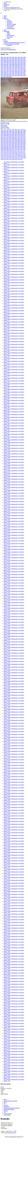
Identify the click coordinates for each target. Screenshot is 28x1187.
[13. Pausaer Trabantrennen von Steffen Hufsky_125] (15, 511)
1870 (10, 61)
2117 (7, 152)
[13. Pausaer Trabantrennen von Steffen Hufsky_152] (15, 587)
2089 (4, 148)
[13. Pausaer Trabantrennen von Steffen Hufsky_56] (15, 317)
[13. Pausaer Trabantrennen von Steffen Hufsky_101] (15, 444)
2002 (13, 134)
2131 (21, 153)
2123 (24, 152)
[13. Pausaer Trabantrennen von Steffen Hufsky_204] (15, 733)
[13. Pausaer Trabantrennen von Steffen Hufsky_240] (15, 834)
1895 (4, 65)
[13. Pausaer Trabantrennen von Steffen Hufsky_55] (15, 314)
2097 (2, 149)
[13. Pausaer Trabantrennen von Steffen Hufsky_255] (15, 876)
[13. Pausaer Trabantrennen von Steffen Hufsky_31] (15, 247)
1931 (4, 71)
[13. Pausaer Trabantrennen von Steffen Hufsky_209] (15, 747)
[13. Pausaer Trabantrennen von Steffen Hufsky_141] (15, 556)
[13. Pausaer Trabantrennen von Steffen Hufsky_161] (15, 612)
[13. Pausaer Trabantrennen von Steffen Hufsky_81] (15, 387)
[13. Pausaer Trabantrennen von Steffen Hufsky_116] (15, 486)
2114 (24, 150)
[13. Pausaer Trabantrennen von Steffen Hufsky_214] (15, 761)
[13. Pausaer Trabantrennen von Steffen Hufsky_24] (15, 227)
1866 (24, 60)
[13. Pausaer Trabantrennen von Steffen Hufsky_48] (15, 295)
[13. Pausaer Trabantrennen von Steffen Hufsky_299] (15, 999)
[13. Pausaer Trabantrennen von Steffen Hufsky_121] (15, 500)
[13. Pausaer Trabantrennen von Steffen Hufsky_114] (15, 480)
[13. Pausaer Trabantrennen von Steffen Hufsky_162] (15, 615)
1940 (4, 72)
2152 (4, 157)
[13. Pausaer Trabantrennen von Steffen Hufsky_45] (15, 286)
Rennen (6, 18)
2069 (24, 143)
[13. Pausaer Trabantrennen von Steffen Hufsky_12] (15, 194)
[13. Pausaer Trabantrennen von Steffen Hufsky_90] (15, 413)
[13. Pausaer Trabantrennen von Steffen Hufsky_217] (15, 769)
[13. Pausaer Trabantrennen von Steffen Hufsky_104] (15, 452)
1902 (24, 65)
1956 (24, 74)
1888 (10, 64)
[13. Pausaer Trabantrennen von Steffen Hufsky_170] (15, 637)
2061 (2, 143)
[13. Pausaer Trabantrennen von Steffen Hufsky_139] (15, 550)
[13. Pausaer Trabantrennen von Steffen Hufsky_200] (15, 721)
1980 (2, 131)
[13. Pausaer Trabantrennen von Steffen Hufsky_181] (15, 668)
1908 (16, 67)
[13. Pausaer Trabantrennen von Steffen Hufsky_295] (15, 988)
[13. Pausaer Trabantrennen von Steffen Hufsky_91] (15, 415)
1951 (10, 74)
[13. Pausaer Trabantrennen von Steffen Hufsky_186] (15, 682)
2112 (18, 150)
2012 (16, 135)
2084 (16, 146)
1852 (10, 58)
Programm (9, 21)
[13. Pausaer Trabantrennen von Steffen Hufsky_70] (15, 357)
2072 (7, 145)
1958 (4, 75)
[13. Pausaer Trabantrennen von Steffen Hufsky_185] (15, 679)
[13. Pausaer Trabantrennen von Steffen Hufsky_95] (15, 427)
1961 (13, 75)
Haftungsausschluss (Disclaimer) (12, 1108)
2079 (2, 146)
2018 (7, 136)
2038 (13, 139)
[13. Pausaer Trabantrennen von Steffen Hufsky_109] (15, 466)
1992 (10, 132)
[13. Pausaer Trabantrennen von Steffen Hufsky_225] (15, 792)
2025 (2, 138)
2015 (24, 135)
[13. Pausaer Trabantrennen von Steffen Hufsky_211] (15, 752)
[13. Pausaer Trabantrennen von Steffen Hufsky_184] (15, 676)
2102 (16, 149)
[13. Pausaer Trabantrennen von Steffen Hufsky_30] (15, 244)
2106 (2, 150)
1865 (21, 60)
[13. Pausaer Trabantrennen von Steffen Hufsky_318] (15, 1052)
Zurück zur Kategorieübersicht (8, 49)
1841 (4, 57)
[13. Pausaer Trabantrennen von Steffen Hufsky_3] (15, 169)
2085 (18, 146)
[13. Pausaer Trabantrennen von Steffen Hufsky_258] (15, 884)
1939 (2, 72)
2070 (2, 145)
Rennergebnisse (11, 25)
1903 (2, 67)
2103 (18, 149)
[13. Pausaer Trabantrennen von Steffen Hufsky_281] (15, 949)
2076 (18, 145)
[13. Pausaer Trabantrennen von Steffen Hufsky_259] (15, 887)
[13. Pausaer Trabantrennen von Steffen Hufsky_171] (15, 640)
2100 (10, 149)
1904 (4, 67)
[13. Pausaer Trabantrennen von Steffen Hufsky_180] (15, 665)
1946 (21, 72)
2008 (4, 135)
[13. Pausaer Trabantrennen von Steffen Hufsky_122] (15, 502)
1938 (24, 71)
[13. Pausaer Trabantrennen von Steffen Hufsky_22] (15, 222)
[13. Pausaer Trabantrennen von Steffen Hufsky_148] (15, 575)
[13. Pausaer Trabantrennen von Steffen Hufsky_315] (15, 1044)
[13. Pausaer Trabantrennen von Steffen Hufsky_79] (15, 382)
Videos (8, 34)
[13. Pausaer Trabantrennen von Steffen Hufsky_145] (15, 567)
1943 (13, 72)
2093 (16, 148)
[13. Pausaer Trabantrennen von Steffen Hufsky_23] (15, 225)
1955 (21, 74)
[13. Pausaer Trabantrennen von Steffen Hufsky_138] (15, 547)
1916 (13, 68)
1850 (4, 58)
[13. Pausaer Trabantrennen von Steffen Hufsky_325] (15, 1072)
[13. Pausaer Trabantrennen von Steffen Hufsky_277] (15, 937)
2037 (10, 139)
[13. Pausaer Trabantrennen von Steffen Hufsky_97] (15, 432)
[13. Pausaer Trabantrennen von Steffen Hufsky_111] (15, 472)
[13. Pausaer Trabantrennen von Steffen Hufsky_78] (15, 379)
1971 (2, 129)
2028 (10, 138)
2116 (4, 152)
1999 (4, 134)
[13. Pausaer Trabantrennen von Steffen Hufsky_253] (15, 870)
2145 (10, 156)
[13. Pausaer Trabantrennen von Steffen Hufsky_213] (15, 758)
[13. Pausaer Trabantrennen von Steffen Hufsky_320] (15, 1058)
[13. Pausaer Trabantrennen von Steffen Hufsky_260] (15, 890)
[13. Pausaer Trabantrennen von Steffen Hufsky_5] (15, 174)
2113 (21, 150)
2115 (2, 152)
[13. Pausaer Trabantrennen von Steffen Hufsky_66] (15, 345)
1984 (13, 131)
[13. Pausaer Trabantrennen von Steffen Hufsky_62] (15, 334)
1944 (16, 72)
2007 (2, 135)
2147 (16, 156)
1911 (24, 67)
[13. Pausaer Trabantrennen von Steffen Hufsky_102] (15, 446)
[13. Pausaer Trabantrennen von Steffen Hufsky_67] (15, 348)
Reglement (9, 22)
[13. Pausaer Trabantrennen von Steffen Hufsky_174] (15, 648)
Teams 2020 (10, 27)
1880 (13, 63)
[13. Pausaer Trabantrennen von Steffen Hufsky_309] (15, 1027)
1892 (21, 64)
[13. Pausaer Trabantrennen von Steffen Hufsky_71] (15, 359)
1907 (13, 67)
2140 (21, 155)
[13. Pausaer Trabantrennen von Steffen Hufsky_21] (15, 219)
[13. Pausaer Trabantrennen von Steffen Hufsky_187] (15, 685)
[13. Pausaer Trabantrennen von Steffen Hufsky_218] (15, 772)
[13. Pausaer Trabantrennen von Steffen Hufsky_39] (15, 270)
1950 (7, 74)
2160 (2, 159)
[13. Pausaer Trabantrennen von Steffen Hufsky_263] (15, 898)
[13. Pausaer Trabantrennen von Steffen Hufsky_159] (15, 606)
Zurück (7, 122)
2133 (2, 155)
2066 (16, 143)
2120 (15, 152)
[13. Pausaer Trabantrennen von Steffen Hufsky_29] (15, 241)
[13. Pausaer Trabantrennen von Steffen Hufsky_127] (15, 517)
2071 (4, 145)
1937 (21, 71)
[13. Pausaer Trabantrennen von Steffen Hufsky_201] (15, 724)
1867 (2, 61)
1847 (21, 57)
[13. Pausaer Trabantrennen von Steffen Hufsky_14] (15, 199)
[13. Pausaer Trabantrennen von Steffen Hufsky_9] (15, 185)
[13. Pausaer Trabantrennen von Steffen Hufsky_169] (15, 634)
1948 (2, 74)
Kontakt (6, 41)
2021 (16, 136)
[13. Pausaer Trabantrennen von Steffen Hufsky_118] (15, 491)
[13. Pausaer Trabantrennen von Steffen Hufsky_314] (15, 1041)
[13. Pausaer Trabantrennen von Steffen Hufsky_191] (15, 696)
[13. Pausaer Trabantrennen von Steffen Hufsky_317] (15, 1050)
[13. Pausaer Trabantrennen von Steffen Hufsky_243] (15, 842)
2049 (18, 141)
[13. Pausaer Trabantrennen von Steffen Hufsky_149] (15, 578)
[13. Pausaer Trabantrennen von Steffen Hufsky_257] (15, 881)
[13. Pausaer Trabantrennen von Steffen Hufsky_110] (15, 469)
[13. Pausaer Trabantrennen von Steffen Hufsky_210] (15, 749)
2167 (21, 159)
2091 (10, 148)
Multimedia (6, 31)
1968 (7, 77)
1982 (7, 131)
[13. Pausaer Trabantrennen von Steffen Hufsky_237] (15, 825)
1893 (24, 64)
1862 (13, 60)
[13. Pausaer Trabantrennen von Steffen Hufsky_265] (15, 904)
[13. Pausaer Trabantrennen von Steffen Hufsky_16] (15, 205)
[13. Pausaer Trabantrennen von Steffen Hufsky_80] (15, 385)
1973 (7, 129)
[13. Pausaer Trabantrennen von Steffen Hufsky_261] (15, 893)
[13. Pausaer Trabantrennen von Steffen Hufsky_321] (15, 1061)
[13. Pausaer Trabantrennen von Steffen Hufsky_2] (15, 166)
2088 (2, 148)
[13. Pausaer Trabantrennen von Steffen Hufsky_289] (15, 971)
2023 (21, 136)
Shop (5, 17)
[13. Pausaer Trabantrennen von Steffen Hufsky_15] (15, 202)
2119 (13, 152)
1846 (18, 57)
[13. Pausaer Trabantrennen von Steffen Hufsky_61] (15, 331)
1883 (21, 63)
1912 (2, 68)
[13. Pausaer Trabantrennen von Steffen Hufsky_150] (15, 581)
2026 (4, 138)
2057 (16, 142)
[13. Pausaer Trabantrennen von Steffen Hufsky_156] (15, 598)
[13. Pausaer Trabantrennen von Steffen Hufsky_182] (15, 671)
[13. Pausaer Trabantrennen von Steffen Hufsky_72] (15, 362)
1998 (2, 134)
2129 (16, 153)
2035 (4, 139)
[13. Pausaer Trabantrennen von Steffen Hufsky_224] (15, 789)
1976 (16, 129)
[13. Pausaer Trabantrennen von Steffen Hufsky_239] (15, 831)
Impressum (6, 1106)
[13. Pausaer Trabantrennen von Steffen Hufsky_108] (15, 463)
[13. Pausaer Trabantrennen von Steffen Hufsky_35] (15, 258)
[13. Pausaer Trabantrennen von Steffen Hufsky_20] (15, 216)
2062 (4, 143)
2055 (10, 142)
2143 (4, 156)
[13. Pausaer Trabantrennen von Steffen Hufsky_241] (15, 836)
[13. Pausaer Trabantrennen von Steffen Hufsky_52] (15, 306)
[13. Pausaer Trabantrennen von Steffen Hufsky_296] (15, 991)
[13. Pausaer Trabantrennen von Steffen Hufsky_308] (15, 1024)
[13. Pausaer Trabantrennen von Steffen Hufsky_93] (15, 421)
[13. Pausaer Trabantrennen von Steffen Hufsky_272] (15, 923)
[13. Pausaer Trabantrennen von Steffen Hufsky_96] (15, 430)
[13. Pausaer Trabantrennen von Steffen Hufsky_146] (15, 570)
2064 (10, 143)
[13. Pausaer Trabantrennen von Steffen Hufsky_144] (15, 564)
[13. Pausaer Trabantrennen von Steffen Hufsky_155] (15, 595)
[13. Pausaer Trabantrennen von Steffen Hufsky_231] (15, 808)
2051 (24, 141)
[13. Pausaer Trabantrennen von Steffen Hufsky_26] (15, 233)
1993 (13, 132)
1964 (21, 75)
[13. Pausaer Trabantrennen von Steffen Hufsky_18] (15, 211)
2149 (21, 156)
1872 (16, 61)
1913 (4, 68)
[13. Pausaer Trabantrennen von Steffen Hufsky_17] (15, 208)
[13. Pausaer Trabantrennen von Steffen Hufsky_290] (15, 974)
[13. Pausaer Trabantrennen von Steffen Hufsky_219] (15, 775)
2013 (18, 135)
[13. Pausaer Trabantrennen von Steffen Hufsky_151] (15, 584)
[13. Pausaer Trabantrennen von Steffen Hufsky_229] (15, 803)
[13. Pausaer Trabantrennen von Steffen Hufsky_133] (15, 533)
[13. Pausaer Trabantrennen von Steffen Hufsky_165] (15, 623)
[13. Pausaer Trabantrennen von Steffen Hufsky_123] (15, 505)
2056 (13, 142)
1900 (18, 65)
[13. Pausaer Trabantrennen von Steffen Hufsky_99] (15, 438)
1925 (13, 70)
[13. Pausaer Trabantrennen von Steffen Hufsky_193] (15, 702)
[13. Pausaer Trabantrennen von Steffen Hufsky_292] (15, 980)
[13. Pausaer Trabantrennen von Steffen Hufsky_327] (15, 1078)
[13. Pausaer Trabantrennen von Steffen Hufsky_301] (15, 1005)
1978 (21, 129)
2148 (18, 156)
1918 (18, 68)
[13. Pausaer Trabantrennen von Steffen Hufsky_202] (15, 727)
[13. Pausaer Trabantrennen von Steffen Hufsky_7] (15, 180)
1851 (7, 58)
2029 (13, 138)
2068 (21, 143)
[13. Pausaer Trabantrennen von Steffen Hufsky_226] (15, 794)
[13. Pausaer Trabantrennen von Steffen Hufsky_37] (15, 264)
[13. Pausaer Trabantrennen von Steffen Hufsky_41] (15, 275)
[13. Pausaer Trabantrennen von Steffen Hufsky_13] (15, 197)
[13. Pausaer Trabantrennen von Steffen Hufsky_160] (15, 609)
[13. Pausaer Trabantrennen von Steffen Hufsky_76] (15, 373)
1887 (7, 64)
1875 (24, 61)
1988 (24, 131)
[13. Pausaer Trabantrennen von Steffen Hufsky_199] (15, 719)
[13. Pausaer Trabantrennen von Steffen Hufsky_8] (15, 183)
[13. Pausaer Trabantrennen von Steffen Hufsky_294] (15, 985)
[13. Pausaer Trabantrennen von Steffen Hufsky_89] (15, 410)
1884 (24, 63)
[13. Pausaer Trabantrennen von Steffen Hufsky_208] (15, 744)
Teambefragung (11, 28)
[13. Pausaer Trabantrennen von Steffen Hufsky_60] (15, 328)
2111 (16, 150)
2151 (2, 157)
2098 (4, 149)
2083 (13, 146)
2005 (21, 134)
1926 (16, 70)
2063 (7, 143)
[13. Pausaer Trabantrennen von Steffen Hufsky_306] (15, 1019)
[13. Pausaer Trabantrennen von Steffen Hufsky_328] (15, 1081)
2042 (24, 139)
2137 (13, 155)
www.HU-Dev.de (13, 1137)
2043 (2, 141)
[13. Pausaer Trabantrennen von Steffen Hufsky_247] (15, 853)
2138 (16, 155)
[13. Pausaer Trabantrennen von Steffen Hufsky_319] (15, 1055)
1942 (10, 72)
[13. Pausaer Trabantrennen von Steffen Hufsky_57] (15, 320)
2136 (10, 155)
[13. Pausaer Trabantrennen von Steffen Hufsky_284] (15, 957)
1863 (16, 60)
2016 (2, 136)
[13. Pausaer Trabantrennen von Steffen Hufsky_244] (15, 845)
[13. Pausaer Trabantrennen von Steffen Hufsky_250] (15, 862)
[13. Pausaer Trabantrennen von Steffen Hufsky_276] (15, 935)
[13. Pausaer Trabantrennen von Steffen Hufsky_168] (15, 632)
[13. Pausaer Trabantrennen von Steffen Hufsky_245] (15, 848)
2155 (13, 157)
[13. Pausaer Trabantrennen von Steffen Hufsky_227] (15, 797)
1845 (16, 57)
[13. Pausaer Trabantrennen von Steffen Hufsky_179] (15, 662)
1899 (16, 65)
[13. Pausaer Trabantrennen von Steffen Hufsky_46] (15, 289)
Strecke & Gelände (11, 24)
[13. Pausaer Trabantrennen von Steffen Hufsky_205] (15, 735)
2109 (10, 150)
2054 (7, 142)
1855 (18, 58)
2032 (21, 138)
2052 (2, 142)
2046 (10, 141)
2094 (18, 148)
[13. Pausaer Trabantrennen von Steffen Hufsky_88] (15, 407)
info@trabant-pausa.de (10, 1132)
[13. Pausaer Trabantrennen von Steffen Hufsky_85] (15, 399)
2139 (18, 155)
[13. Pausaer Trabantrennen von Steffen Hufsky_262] (15, 895)
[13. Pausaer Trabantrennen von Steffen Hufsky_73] (15, 365)
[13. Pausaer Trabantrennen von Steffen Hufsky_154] (15, 592)
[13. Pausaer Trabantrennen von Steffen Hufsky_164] (15, 620)
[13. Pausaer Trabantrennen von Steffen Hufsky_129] (15, 522)
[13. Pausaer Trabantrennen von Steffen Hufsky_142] (15, 559)
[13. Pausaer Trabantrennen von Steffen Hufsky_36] (15, 261)
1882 (18, 63)
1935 (16, 71)
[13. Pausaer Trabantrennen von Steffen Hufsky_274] (15, 929)
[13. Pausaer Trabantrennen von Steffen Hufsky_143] (15, 561)
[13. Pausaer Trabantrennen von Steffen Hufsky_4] (15, 171)
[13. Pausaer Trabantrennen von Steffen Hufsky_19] (15, 213)
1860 (7, 60)
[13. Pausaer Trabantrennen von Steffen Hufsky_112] (15, 474)
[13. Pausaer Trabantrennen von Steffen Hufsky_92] (15, 418)
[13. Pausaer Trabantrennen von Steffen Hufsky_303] (15, 1010)
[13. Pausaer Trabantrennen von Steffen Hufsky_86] (15, 401)
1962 (16, 75)
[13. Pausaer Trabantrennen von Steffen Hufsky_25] (15, 230)
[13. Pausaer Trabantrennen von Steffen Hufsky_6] (15, 177)
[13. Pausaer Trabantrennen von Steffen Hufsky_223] (15, 786)
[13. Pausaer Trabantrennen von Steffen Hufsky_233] (15, 814)
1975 (13, 129)
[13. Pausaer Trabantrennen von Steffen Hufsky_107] (15, 460)
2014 (21, 135)
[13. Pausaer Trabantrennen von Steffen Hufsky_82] (15, 390)
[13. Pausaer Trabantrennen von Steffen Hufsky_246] (15, 850)
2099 (7, 149)
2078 (24, 145)
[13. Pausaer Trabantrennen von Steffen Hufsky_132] (15, 531)
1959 (7, 75)
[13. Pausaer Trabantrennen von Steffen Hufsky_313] (15, 1038)
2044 (4, 141)
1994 (16, 132)
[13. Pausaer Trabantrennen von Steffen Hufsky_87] (15, 404)
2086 (21, 146)
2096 (24, 148)
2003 (16, 134)
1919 (21, 68)
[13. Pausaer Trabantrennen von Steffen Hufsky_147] (15, 573)
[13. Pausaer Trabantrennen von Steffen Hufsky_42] (15, 278)
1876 (2, 63)
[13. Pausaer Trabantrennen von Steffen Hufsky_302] (15, 1008)
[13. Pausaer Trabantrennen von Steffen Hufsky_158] (15, 603)
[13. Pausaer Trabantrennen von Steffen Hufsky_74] (15, 368)
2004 (18, 134)
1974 (10, 129)
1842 (7, 57)
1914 (7, 68)
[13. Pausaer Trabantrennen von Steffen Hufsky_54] (15, 312)
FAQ (5, 39)
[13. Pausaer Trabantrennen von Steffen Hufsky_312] (15, 1036)
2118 (10, 152)
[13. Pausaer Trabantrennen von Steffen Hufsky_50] (15, 300)
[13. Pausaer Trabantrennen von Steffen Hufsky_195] (15, 707)
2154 (10, 157)
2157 (18, 157)
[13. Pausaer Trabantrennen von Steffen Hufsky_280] (15, 946)
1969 (10, 77)
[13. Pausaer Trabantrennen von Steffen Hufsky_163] (15, 618)
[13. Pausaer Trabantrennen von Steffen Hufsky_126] (15, 514)
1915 (10, 68)
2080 (4, 146)
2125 (4, 153)
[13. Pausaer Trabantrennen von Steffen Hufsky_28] (15, 239)
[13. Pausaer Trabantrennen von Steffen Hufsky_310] (15, 1030)
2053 (4, 142)
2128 (13, 153)
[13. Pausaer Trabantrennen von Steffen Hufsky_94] (15, 424)
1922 (4, 70)
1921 (2, 70)
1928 (21, 70)
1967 (4, 77)
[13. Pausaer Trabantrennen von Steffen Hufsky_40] (15, 272)
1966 (2, 77)
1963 (18, 75)
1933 (10, 71)
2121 (18, 152)
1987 (21, 131)
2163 (10, 159)
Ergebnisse (9, 45)
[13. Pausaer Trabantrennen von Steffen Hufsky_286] (15, 963)
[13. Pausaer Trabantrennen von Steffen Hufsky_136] (15, 542)
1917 (16, 68)
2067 (18, 143)
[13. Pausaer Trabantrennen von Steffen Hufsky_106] (15, 458)
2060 (24, 142)
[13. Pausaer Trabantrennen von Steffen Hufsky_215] (15, 763)
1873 (18, 61)
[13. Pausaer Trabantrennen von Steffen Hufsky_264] (15, 901)
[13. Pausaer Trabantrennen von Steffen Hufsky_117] (15, 488)
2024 (24, 136)
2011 (13, 135)
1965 (24, 75)
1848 (24, 57)
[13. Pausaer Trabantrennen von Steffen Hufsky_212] (15, 755)
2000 (7, 134)
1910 (21, 67)
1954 (18, 74)
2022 (18, 136)
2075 (16, 145)
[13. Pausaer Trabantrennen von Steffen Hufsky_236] (15, 822)
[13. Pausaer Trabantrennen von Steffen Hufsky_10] (15, 188)
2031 (18, 138)
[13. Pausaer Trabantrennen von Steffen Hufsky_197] (15, 713)
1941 (7, 72)
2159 (24, 157)
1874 (21, 61)
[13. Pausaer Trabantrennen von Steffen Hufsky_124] (15, 508)
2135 (7, 155)
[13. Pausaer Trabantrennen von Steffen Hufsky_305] (15, 1016)
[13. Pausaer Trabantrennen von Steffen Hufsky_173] (15, 646)
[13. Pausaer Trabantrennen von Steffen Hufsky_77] (15, 376)
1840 (2, 57)
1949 (4, 74)
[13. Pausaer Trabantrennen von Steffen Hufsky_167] (15, 629)
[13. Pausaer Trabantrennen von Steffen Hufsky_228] (15, 800)
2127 (10, 153)
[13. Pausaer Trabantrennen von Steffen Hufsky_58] (15, 323)
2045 (7, 141)
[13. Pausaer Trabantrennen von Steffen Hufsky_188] (15, 688)
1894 (2, 65)
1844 (13, 57)
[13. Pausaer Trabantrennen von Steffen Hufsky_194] (15, 705)
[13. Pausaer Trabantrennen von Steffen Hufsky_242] (15, 839)
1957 (2, 75)
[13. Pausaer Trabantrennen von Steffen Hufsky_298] (15, 996)
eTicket (8, 20)
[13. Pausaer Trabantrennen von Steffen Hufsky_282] (15, 951)
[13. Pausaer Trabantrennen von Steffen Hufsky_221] (15, 780)
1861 (10, 60)
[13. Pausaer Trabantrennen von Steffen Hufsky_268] (15, 912)
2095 (21, 148)
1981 (4, 131)
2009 (7, 135)
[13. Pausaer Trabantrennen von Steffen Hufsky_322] (15, 1064)
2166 (18, 159)
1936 (18, 71)
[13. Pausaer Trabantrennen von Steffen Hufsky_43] (15, 281)
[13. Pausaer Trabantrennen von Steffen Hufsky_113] (15, 477)
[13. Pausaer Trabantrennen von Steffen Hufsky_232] (15, 811)
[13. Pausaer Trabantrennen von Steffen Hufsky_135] (15, 539)
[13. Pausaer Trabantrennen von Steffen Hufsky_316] (15, 1047)
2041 (21, 139)
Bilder (8, 32)
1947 (24, 72)
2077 (21, 145)
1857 (24, 58)
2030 (16, 138)
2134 (4, 155)
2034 (2, 139)
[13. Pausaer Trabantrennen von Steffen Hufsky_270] (15, 918)
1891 (18, 64)
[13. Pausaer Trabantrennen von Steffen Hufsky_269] (15, 915)
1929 (24, 70)
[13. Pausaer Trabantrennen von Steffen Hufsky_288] (15, 968)
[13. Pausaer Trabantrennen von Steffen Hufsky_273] (15, 926)
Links (8, 38)
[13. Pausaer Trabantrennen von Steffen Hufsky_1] (15, 163)
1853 (13, 58)
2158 (21, 157)
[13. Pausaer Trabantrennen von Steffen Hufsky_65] (15, 343)
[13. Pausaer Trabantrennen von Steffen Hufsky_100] (15, 441)
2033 (24, 138)
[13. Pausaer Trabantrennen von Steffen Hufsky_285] (15, 960)
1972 (4, 129)
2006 (24, 134)
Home (5, 15)
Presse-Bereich (10, 35)
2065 (13, 143)
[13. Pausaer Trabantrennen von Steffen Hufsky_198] (15, 716)
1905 (7, 67)
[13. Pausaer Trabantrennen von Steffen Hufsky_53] (15, 309)
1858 (2, 60)
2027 (7, 138)
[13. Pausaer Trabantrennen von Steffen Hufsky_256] (15, 878)
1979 (24, 129)
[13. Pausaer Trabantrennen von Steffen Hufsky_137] (15, 545)
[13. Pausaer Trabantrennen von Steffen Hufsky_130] (15, 525)
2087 (24, 146)
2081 (7, 146)
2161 (4, 159)
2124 (2, 153)
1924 (10, 70)
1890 (16, 64)
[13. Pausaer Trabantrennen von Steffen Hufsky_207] (15, 741)
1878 (7, 63)
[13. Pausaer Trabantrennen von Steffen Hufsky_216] (15, 766)
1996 (21, 132)
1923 (7, 70)
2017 (4, 136)
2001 (10, 134)
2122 (21, 152)
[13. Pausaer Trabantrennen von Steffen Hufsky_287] (15, 965)
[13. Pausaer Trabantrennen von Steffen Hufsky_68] (15, 351)
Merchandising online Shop (10, 1101)
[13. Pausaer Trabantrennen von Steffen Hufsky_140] (15, 553)
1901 (21, 65)
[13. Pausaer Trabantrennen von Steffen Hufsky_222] (15, 783)
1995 (18, 132)
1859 (4, 60)
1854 (16, 58)
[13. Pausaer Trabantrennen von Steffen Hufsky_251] (15, 864)
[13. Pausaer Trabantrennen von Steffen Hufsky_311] (15, 1033)
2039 (16, 139)
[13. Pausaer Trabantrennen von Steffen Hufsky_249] (15, 859)
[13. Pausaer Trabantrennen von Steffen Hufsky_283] (15, 954)
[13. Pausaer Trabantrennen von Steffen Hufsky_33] (15, 253)
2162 (7, 159)
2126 (7, 153)
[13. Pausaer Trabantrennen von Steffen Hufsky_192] (15, 699)
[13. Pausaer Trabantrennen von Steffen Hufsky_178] (15, 660)
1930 (2, 71)
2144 (7, 156)
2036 (7, 139)
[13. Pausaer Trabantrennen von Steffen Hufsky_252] (15, 867)
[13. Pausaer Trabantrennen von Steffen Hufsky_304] (15, 1013)
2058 (18, 142)
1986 (18, 131)
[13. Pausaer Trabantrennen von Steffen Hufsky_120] (15, 497)
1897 (10, 65)
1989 (2, 132)
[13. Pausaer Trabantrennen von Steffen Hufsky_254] (15, 873)
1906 (10, 67)
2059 (21, 142)
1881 (16, 63)
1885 (2, 64)
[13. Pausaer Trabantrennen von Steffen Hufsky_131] (15, 528)
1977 (18, 129)
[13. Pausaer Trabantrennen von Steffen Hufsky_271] (15, 921)
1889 (13, 64)
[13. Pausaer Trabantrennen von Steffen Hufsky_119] (15, 494)
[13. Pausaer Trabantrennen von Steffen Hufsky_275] (15, 932)
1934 (13, 71)
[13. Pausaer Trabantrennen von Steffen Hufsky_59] (15, 326)
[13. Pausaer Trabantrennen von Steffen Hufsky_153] (15, 589)
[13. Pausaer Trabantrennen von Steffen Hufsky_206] (15, 738)
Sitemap (6, 1110)
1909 (18, 67)
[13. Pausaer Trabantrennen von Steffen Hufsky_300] (15, 1002)
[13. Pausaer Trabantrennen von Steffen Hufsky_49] (15, 298)
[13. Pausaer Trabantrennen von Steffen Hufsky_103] (15, 449)
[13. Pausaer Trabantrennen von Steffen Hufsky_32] (15, 250)
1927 (18, 70)
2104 (21, 149)
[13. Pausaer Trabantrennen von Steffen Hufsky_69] (15, 354)
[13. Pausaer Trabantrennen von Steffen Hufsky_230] (15, 806)
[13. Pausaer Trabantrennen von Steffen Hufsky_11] (15, 191)
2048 (16, 141)
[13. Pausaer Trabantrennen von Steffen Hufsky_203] (15, 730)
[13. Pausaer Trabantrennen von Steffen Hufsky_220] (15, 777)
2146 (13, 156)
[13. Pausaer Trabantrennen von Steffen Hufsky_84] (15, 396)
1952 (13, 74)
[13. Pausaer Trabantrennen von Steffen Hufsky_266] (15, 907)
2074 (13, 145)
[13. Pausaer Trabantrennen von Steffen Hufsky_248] (15, 856)
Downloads (10, 36)
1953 (16, 74)
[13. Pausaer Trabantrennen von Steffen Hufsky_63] (15, 337)
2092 (13, 148)
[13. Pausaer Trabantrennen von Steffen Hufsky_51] (15, 303)
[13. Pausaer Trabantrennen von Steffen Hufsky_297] (15, 994)
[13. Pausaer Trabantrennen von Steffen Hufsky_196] (15, 710)
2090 (7, 148)
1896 (7, 65)
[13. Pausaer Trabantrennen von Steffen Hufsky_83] (15, 393)
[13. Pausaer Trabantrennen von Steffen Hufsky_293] (15, 982)
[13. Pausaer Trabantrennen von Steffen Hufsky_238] (15, 828)
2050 (21, 141)
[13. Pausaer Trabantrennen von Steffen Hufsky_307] (15, 1022)
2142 (2, 156)
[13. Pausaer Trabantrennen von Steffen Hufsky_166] (15, 626)
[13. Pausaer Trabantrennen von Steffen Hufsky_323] (15, 1067)
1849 (2, 58)
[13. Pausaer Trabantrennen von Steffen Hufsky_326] (15, 1075)
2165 (16, 159)
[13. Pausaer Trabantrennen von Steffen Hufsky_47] (15, 292)
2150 (24, 156)
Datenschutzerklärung (9, 1109)
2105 (24, 149)
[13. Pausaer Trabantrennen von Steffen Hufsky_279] (15, 943)
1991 (7, 132)
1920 (24, 68)
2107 (4, 150)
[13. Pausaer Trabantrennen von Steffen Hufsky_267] (15, 909)
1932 (7, 71)
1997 (24, 132)
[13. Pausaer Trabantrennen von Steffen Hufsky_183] (15, 674)
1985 (16, 131)
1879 (10, 63)
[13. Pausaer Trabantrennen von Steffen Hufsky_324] (15, 1069)
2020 (13, 136)
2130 (18, 153)
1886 (4, 64)
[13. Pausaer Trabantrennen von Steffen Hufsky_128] (15, 519)
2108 (7, 150)
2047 (13, 141)
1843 (10, 57)
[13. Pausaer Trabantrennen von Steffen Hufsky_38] (15, 267)
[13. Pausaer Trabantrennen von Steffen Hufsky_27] (15, 236)
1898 (13, 65)
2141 (24, 155)
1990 (4, 132)
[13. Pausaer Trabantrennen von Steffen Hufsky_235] (15, 820)
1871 (13, 61)
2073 (10, 145)
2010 (10, 135)
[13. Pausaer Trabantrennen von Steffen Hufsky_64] (15, 340)
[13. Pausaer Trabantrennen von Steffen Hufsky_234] (15, 817)
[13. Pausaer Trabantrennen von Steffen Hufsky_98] (15, 435)
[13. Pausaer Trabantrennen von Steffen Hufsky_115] (15, 483)
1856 (21, 58)
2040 (18, 139)
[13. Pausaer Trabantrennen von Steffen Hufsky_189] (15, 690)
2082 (10, 146)
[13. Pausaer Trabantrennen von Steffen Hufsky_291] (15, 977)
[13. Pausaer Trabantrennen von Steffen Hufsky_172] (15, 643)
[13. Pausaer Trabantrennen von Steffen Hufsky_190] (15, 693)
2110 (13, 150)
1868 (4, 61)
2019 (10, 136)
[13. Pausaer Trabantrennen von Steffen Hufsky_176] (15, 654)
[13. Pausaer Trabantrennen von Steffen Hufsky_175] (15, 651)
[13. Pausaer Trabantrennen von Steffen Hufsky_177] (15, 657)
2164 (13, 159)
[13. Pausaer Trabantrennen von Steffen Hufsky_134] (15, 536)
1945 (18, 72)
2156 (16, 157)
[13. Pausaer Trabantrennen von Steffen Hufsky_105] (15, 455)
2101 (13, 149)
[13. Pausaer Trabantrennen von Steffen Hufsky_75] (15, 371)
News (5, 29)
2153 (7, 157)
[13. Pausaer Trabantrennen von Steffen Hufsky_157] (15, 601)
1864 (18, 60)
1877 (4, 63)
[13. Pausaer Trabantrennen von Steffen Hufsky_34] (15, 256)
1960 (10, 75)
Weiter (2, 127)
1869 (7, 61)
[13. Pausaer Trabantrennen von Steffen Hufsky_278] (15, 940)
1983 (10, 131)
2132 (24, 153)
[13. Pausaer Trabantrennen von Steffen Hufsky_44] (15, 284)
